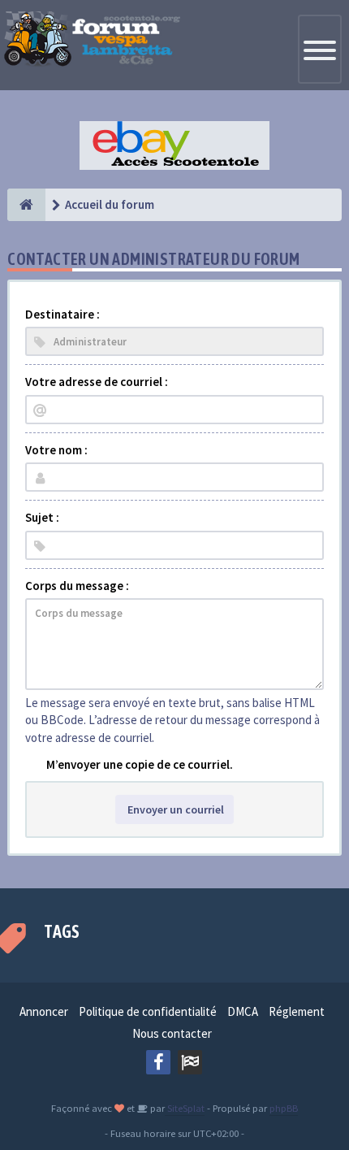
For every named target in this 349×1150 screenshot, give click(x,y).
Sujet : (42, 517)
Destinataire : (62, 314)
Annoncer (43, 1011)
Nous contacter (172, 1033)
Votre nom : (56, 450)
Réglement (297, 1011)
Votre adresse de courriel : (96, 381)
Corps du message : (77, 585)
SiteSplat (185, 1107)
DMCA (242, 1011)
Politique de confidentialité (148, 1011)
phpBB (283, 1107)
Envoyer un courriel (174, 809)
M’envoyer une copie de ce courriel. (139, 764)
